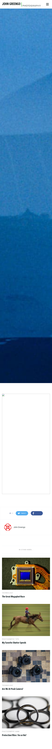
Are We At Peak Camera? (12, 689)
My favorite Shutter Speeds (14, 642)
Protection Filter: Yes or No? (14, 735)
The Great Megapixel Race (13, 596)
